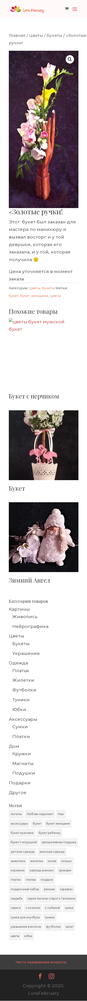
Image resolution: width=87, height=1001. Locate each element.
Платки (21, 736)
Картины (19, 609)
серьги (16, 908)
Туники (21, 699)
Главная (17, 35)
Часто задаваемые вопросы (41, 962)
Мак (61, 814)
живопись (18, 861)
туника (50, 917)
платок (16, 879)
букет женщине (34, 296)
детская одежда (23, 851)
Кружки (21, 753)
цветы (55, 296)
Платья (20, 670)
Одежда (18, 663)
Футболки (24, 690)
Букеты (54, 35)
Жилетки (23, 680)
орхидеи (65, 870)
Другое (17, 792)
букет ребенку (50, 833)
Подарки (20, 782)
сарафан (66, 889)
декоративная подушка (59, 842)
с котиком (33, 908)
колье (52, 861)
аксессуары (19, 823)
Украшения (26, 653)
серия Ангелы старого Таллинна (51, 898)
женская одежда (51, 851)
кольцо (66, 861)
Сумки (20, 726)
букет (14, 296)
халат (69, 926)
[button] (70, 59)
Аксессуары (23, 719)
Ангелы (16, 814)
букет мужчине (22, 833)
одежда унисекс (41, 870)
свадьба (17, 898)
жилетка (36, 861)
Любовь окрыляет (40, 814)
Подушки (23, 773)
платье (31, 879)
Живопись (24, 616)
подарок (47, 879)
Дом (14, 746)
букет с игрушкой (24, 842)
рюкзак (49, 889)
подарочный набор (25, 889)
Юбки (19, 709)
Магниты (23, 763)
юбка (28, 936)
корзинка (18, 870)
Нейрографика (30, 626)
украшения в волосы (26, 926)
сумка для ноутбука (25, 917)
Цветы (36, 35)
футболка (53, 926)
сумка (69, 908)
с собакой (52, 908)
